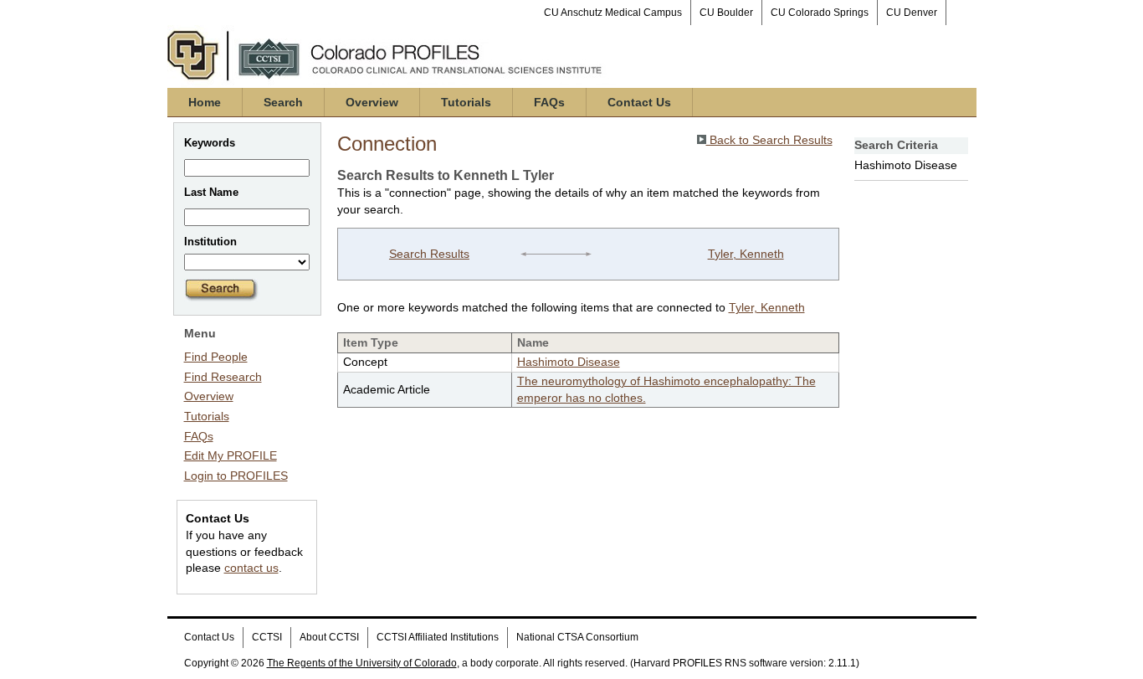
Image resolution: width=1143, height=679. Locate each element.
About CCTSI (329, 637)
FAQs (549, 102)
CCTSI (267, 637)
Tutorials (466, 102)
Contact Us (639, 102)
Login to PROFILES (236, 475)
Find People (216, 356)
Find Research (223, 376)
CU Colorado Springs (820, 12)
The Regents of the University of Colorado (362, 663)
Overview (372, 102)
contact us (251, 567)
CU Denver (911, 12)
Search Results (429, 253)
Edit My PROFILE (230, 455)
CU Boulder (726, 12)
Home (204, 102)
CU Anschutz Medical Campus (613, 12)
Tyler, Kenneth (746, 253)
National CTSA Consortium (577, 637)
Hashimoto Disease (568, 361)
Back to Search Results (769, 140)
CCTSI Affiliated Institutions (438, 637)
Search (283, 102)
